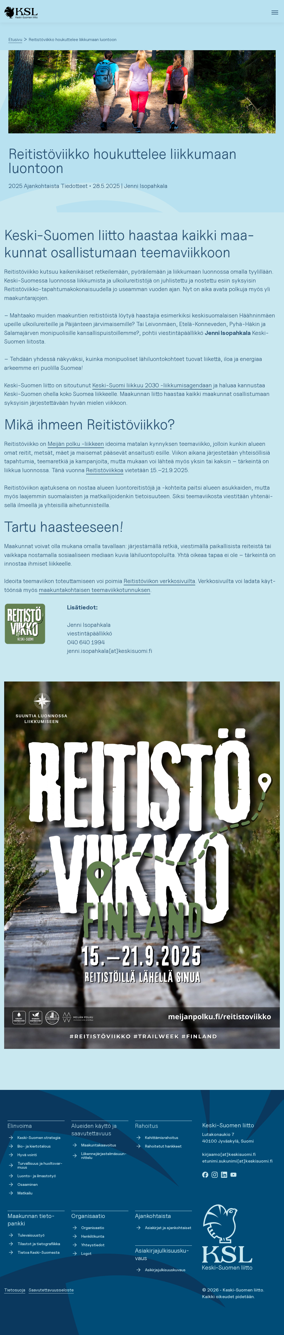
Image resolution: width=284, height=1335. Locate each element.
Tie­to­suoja (14, 1290)
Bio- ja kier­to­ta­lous (34, 1146)
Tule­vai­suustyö (31, 1235)
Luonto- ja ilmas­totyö (36, 1175)
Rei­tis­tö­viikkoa (104, 470)
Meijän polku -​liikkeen (76, 443)
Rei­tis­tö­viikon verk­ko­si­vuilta (159, 581)
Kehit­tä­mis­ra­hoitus (161, 1137)
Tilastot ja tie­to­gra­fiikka (38, 1243)
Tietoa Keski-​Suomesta (38, 1252)
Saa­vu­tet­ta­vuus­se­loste (51, 1290)
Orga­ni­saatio (92, 1227)
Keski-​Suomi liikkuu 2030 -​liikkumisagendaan (152, 385)
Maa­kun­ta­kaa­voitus (98, 1145)
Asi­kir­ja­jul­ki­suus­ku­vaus (165, 1269)
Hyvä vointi (27, 1154)
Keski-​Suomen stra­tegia (38, 1137)
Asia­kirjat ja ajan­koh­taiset (168, 1227)
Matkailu (24, 1193)
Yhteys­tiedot (93, 1244)
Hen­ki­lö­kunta (92, 1236)
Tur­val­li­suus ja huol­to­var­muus (39, 1165)
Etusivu (15, 39)
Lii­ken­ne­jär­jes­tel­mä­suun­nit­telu (103, 1155)
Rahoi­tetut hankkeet (163, 1146)
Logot (86, 1253)
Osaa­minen (27, 1184)
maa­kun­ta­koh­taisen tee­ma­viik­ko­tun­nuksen (94, 589)
